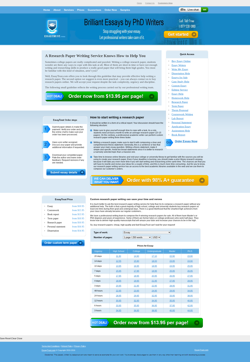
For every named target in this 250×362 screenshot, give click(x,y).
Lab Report (178, 118)
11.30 (118, 256)
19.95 (154, 271)
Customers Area (165, 3)
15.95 (118, 271)
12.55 (118, 261)
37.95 (172, 305)
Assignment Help (181, 130)
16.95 (136, 266)
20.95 (154, 276)
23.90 (190, 256)
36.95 (154, 305)
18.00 (154, 261)
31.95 (190, 286)
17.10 (154, 256)
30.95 (118, 300)
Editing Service (180, 89)
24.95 (172, 266)
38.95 (190, 296)
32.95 (154, 296)
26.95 (190, 271)
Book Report (178, 134)
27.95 (190, 276)
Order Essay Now (186, 141)
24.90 (190, 261)
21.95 (154, 281)
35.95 (172, 300)
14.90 (136, 256)
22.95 (154, 286)
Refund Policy (67, 346)
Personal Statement (182, 122)
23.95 (172, 261)
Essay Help (178, 94)
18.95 (154, 266)
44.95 (190, 310)
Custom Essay (179, 85)
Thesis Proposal (180, 110)
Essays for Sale (180, 77)
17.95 (136, 271)
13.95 (118, 266)
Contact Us (150, 3)
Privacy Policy (80, 346)
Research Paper (180, 102)
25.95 (190, 266)
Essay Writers (179, 65)
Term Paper (178, 106)
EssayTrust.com (48, 350)
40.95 (190, 300)
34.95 (190, 291)
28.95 (190, 281)
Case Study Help (180, 81)
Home (139, 3)
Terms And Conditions (51, 346)
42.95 (190, 305)
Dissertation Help (181, 73)
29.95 (172, 291)
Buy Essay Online (181, 61)
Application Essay (181, 126)
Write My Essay (180, 69)
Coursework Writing (182, 114)
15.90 (136, 261)
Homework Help (180, 98)
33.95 (172, 296)
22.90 (172, 256)
